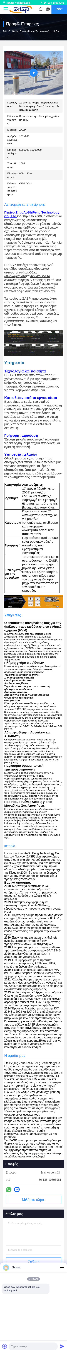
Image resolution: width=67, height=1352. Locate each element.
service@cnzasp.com (18, 2)
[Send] (62, 1346)
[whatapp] (8, 1189)
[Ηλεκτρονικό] (16, 1189)
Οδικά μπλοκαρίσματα (21, 274)
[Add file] (4, 1346)
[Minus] (62, 1267)
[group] (33, 73)
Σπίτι (5, 31)
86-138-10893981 (53, 2)
